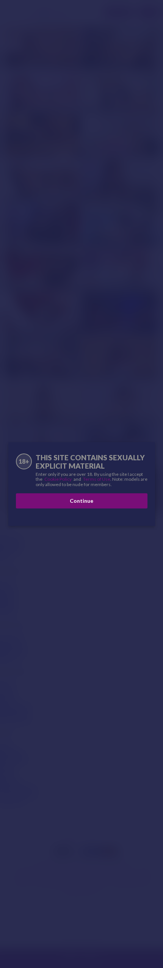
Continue (81, 500)
